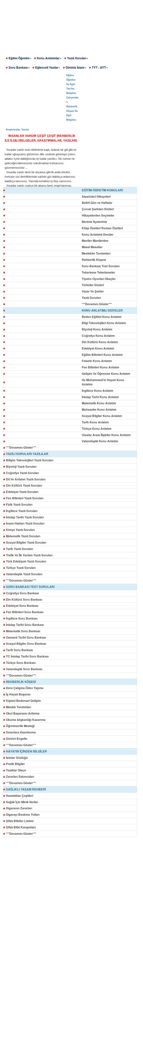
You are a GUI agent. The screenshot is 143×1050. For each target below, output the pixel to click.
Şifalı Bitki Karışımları (21, 827)
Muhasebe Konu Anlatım (99, 409)
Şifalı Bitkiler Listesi (20, 821)
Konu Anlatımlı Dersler (97, 234)
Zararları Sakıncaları (20, 776)
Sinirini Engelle (16, 738)
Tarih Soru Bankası (19, 650)
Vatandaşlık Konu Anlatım (100, 441)
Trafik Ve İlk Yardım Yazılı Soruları (29, 555)
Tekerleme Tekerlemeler (98, 272)
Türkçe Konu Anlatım (96, 428)
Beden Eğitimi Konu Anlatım (101, 317)
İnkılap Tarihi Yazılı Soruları (25, 517)
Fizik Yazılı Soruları (19, 504)
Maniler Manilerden (95, 240)
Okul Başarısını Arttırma (22, 713)
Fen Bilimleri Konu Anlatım (100, 367)
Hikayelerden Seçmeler (98, 215)
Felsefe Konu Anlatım (97, 361)
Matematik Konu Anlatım (99, 403)
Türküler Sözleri (93, 285)
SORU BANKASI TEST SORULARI (30, 587)
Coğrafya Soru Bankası (22, 593)
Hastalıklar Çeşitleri (19, 795)
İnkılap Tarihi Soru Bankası (25, 625)
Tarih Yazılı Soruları (19, 549)
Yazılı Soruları (76, 58)
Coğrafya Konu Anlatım (98, 335)
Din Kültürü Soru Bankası (24, 599)
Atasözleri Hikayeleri (96, 196)
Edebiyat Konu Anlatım (98, 348)
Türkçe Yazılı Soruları (21, 567)
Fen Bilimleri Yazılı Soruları (24, 498)
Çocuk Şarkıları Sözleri (98, 209)
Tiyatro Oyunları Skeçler (99, 279)
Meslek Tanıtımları (18, 707)
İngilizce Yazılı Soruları (21, 511)
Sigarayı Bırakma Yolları (22, 814)
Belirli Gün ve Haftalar (97, 202)
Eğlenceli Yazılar (46, 67)
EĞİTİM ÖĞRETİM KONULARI (102, 190)
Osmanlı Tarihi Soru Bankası (26, 637)
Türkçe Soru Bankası (21, 662)
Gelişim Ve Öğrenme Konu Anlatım (106, 373)
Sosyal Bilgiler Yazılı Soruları (26, 542)
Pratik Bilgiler (15, 764)
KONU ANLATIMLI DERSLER (102, 310)
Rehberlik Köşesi (94, 259)
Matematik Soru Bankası (23, 631)
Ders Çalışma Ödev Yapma (24, 688)
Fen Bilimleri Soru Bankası (24, 612)
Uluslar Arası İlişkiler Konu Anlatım (106, 435)
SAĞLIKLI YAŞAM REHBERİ (26, 789)
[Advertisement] (71, 26)
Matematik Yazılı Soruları (23, 536)
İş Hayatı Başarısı (18, 694)
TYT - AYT (99, 67)
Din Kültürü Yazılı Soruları (24, 485)
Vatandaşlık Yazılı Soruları (24, 574)
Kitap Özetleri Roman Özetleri (102, 228)
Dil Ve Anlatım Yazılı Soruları (25, 479)
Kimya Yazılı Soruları (20, 530)
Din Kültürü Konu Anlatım (100, 342)
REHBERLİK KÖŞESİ (21, 682)
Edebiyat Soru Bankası (22, 605)
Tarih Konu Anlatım (95, 422)
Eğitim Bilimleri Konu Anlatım (102, 354)
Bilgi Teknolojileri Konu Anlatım (104, 323)
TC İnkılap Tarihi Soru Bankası (27, 656)
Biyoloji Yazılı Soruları (21, 466)
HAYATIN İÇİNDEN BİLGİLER (26, 751)
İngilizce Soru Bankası (21, 618)
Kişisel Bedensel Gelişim (23, 700)
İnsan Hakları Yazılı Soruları (25, 523)
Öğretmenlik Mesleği (20, 726)
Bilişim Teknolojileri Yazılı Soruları (29, 460)
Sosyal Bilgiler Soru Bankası (26, 643)
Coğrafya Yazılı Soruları (22, 473)
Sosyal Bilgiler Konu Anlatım (102, 416)
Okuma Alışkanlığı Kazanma (25, 720)
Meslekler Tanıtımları (96, 253)
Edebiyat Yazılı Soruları (22, 492)
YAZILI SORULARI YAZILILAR (27, 454)
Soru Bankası (18, 67)
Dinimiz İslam (75, 67)
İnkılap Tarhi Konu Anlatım (100, 397)
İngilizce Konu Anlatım (97, 390)
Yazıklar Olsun (16, 770)
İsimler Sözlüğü (17, 757)
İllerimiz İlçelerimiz (94, 222)
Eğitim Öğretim (19, 58)
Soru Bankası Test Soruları (101, 266)
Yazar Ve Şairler (93, 291)
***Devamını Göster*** (97, 304)
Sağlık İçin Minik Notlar (22, 802)
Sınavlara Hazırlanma (21, 732)
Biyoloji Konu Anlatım (97, 329)
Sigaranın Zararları (19, 808)
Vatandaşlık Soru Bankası (24, 669)
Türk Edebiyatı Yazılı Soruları (26, 561)
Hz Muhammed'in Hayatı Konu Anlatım (103, 382)
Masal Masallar (92, 247)
